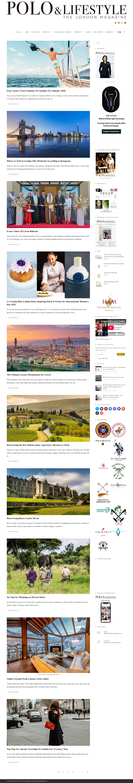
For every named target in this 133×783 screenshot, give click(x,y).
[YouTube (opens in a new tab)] (125, 23)
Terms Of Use (117, 780)
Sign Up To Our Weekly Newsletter (112, 642)
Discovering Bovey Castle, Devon (23, 518)
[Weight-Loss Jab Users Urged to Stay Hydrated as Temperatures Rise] (98, 397)
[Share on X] (97, 409)
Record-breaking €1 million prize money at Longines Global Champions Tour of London (114, 386)
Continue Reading (14, 104)
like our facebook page (104, 558)
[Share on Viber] (114, 409)
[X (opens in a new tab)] (115, 23)
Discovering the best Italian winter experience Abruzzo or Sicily (38, 445)
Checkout (107, 780)
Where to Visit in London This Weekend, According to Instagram (39, 161)
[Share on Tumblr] (97, 413)
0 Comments (114, 371)
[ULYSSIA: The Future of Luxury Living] (98, 378)
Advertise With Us (94, 780)
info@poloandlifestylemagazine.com (113, 633)
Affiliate (121, 780)
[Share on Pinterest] (106, 409)
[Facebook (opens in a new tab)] (118, 23)
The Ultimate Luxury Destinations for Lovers (29, 375)
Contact (99, 780)
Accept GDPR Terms (103, 358)
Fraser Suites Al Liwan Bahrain (22, 231)
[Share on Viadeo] (101, 413)
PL (124, 780)
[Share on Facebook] (101, 409)
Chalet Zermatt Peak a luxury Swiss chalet (28, 679)
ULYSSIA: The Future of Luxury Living (113, 377)
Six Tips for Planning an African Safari (26, 597)
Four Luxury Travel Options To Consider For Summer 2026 (36, 91)
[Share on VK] (119, 409)
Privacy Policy (112, 780)
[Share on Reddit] (123, 409)
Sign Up (120, 354)
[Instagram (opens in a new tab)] (121, 23)
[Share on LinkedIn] (110, 409)
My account (103, 780)
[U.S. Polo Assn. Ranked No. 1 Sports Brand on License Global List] (98, 369)
